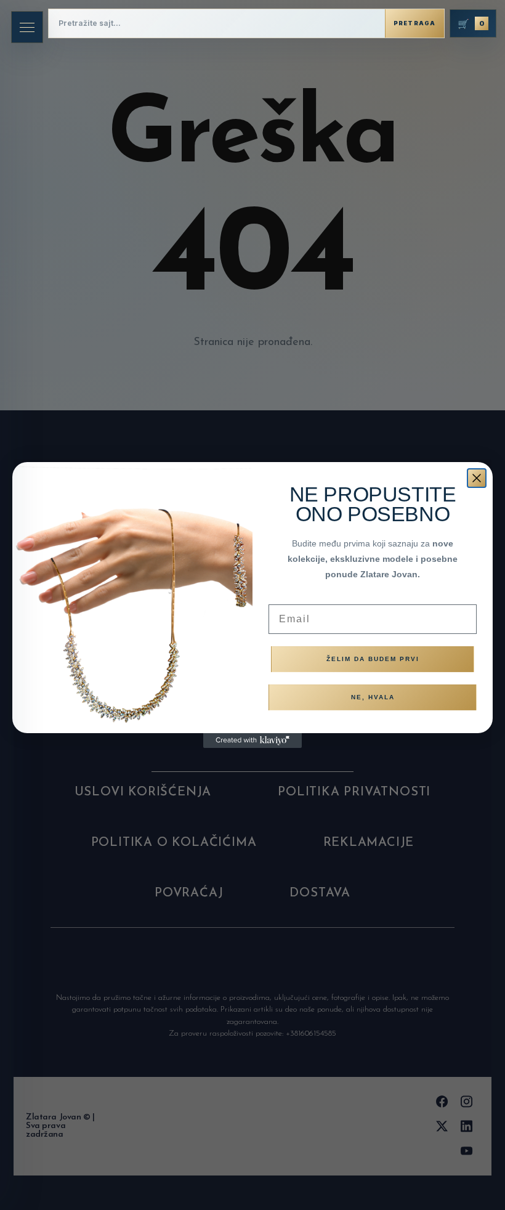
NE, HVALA (373, 697)
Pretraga (415, 23)
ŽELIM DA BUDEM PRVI (372, 659)
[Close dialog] (477, 478)
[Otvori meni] (27, 27)
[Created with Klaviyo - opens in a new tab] (252, 740)
